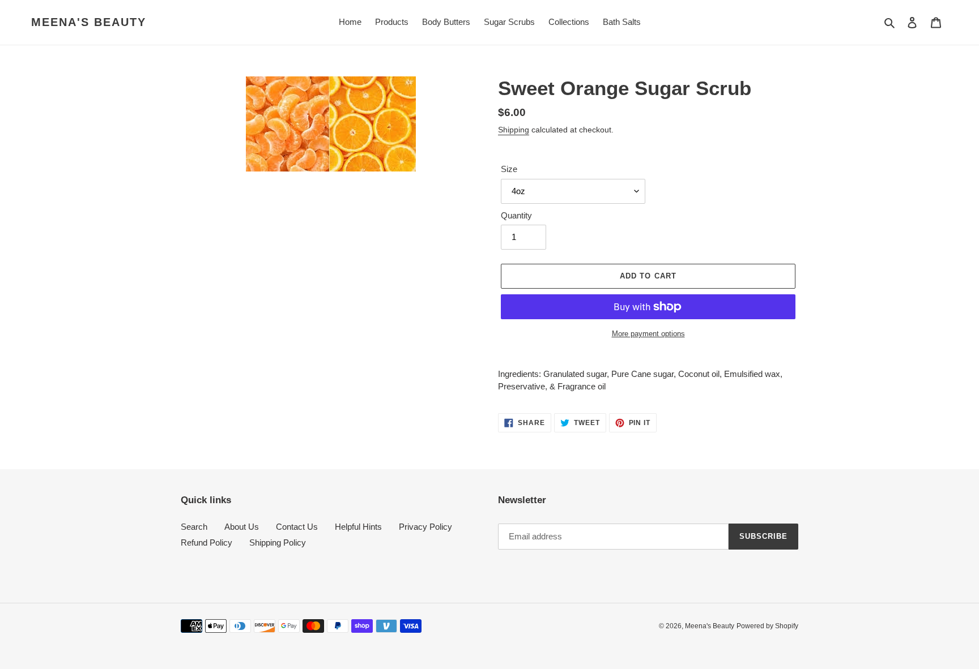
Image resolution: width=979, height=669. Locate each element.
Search (194, 526)
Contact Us (297, 526)
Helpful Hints (358, 526)
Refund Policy (206, 542)
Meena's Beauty (88, 22)
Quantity (516, 215)
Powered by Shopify (767, 626)
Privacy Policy (425, 526)
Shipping (513, 129)
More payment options (648, 333)
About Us (241, 526)
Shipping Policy (277, 542)
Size (509, 169)
